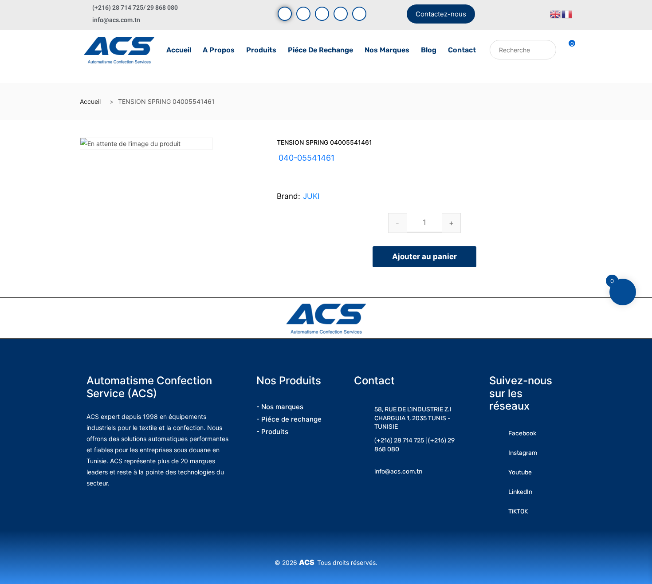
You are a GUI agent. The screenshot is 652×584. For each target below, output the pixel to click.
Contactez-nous (441, 14)
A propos (219, 50)
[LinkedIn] (341, 14)
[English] (556, 13)
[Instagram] (322, 14)
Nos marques (387, 50)
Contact (462, 50)
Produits (261, 50)
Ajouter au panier (424, 256)
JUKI (311, 196)
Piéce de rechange (320, 50)
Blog (428, 50)
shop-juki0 (315, 168)
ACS (308, 562)
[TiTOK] (359, 14)
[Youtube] (303, 14)
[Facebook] (285, 14)
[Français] (567, 13)
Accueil (178, 50)
